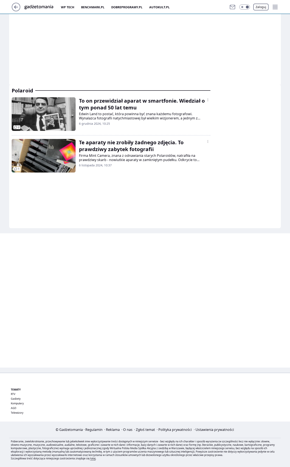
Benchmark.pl (92, 7)
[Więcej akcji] (207, 99)
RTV (13, 394)
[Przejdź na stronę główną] (16, 10)
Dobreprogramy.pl (126, 7)
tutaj (93, 458)
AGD (13, 408)
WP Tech (67, 7)
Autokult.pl (159, 7)
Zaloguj (261, 7)
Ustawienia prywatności (214, 429)
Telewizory (17, 413)
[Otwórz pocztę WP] (232, 7)
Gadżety (16, 398)
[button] (244, 7)
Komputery (17, 403)
